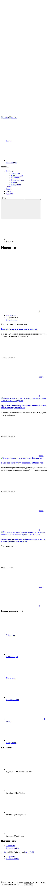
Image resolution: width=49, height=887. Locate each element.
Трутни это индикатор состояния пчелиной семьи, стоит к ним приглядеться (23, 406)
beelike (4, 852)
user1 (41, 377)
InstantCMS (29, 852)
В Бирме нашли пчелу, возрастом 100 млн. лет (22, 463)
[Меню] (8, 167)
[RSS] (20, 267)
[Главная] (25, 239)
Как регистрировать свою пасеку (19, 329)
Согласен (28, 885)
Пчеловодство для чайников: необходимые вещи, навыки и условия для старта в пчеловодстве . (23, 540)
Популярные (11, 320)
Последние (10, 315)
